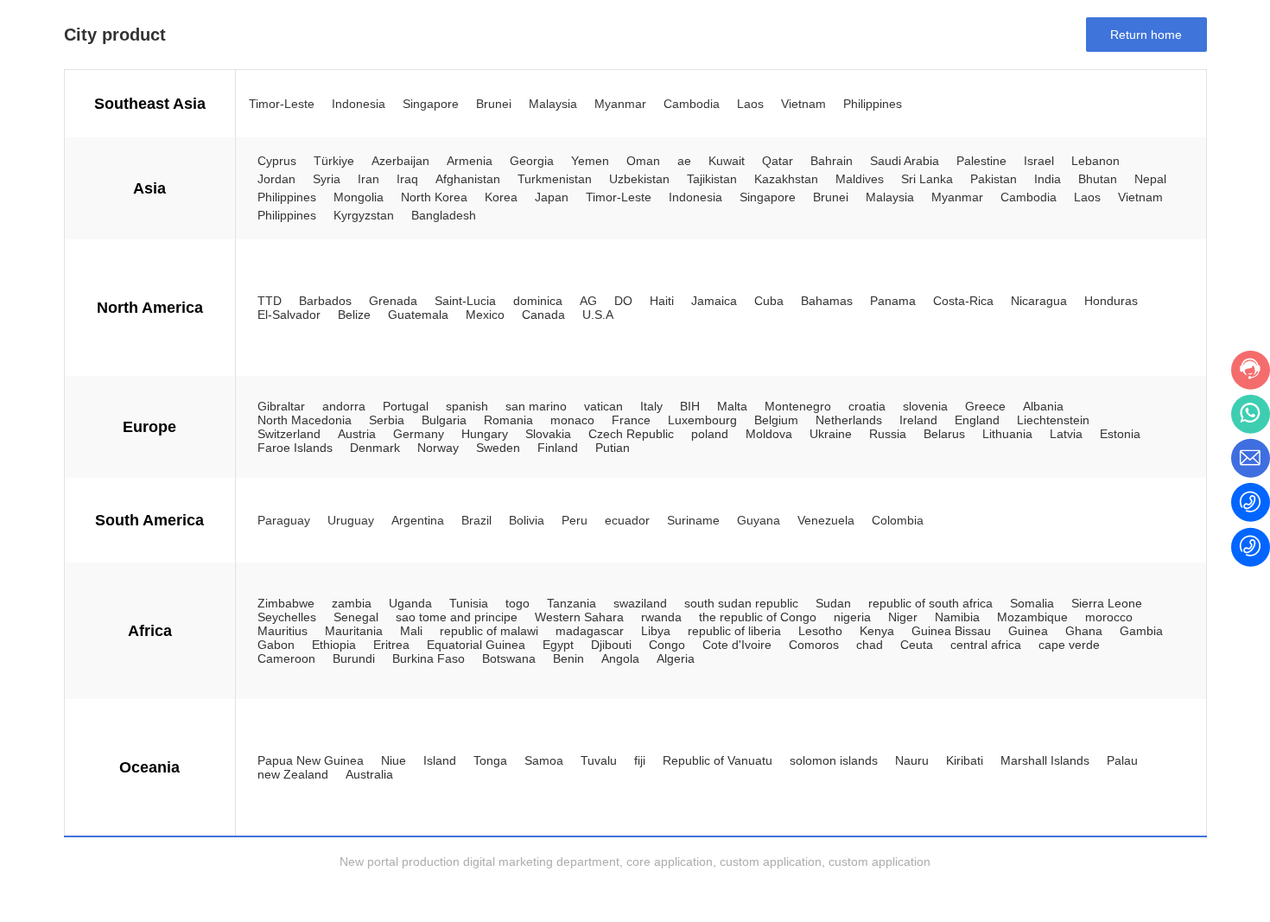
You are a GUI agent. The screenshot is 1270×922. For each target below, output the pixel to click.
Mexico (485, 314)
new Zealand (292, 774)
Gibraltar (281, 406)
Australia (369, 774)
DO (623, 301)
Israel (1039, 161)
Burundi (354, 658)
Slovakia (548, 434)
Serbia (386, 420)
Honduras (1111, 301)
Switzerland (289, 434)
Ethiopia (334, 645)
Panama (893, 301)
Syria (326, 179)
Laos (750, 104)
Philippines (872, 104)
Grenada (393, 301)
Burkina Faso (428, 658)
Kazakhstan (786, 179)
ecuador (627, 520)
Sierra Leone (1106, 603)
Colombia (898, 520)
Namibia (957, 617)
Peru (574, 520)
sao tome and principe (457, 617)
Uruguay (350, 520)
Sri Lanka (927, 179)
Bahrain (831, 161)
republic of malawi (489, 631)
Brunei (493, 104)
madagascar (590, 631)
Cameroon (286, 658)
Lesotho (820, 631)
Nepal (1150, 179)
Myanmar (620, 104)
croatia (867, 406)
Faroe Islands (295, 448)
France (631, 420)
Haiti (662, 301)
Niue (393, 760)
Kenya (877, 631)
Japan (551, 197)
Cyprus (276, 161)
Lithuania (1007, 434)
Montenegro (798, 406)
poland (709, 434)
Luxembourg (702, 420)
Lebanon (1095, 161)
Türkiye (334, 161)
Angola (620, 658)
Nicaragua (1039, 301)
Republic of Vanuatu (717, 760)
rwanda (661, 617)
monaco (572, 420)
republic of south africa (930, 603)
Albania (1043, 406)
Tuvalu (599, 760)
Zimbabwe (285, 603)
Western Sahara (579, 617)
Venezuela (825, 520)
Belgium (776, 420)
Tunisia (468, 603)
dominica (537, 301)
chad (869, 645)
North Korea (434, 197)
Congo (667, 645)
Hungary (484, 434)
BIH (690, 406)
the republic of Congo (757, 617)
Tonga (490, 760)
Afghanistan (467, 179)
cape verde (1069, 645)
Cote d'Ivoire (737, 645)
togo (517, 603)
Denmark (375, 448)
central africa (985, 645)
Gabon (276, 645)
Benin (568, 658)
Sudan (833, 603)
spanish (467, 406)
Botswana (509, 658)
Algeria (676, 658)
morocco (1109, 617)
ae (684, 161)
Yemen (590, 161)
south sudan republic (741, 603)
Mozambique (1032, 617)
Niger (903, 617)
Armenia (469, 161)
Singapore (431, 104)
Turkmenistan (555, 179)
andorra (343, 406)
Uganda (410, 603)
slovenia (925, 406)
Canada (543, 314)
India (1047, 179)
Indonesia (358, 104)
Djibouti (611, 645)
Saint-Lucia (465, 301)
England (977, 420)
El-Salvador (289, 314)
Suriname (693, 520)
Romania (508, 420)
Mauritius (282, 631)
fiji (639, 760)
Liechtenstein (1053, 420)
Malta (732, 406)
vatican (603, 406)
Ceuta (916, 645)
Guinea (1028, 631)
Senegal (355, 617)
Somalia (1032, 603)
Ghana (1083, 631)
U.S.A (597, 314)
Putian (612, 448)
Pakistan (993, 179)
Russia (887, 434)
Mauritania (354, 631)
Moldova (769, 434)
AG (588, 301)
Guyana (758, 520)
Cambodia (692, 104)
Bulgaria (444, 420)
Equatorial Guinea (476, 645)
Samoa (543, 760)
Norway (438, 448)
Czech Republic (631, 434)
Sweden (498, 448)
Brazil (476, 520)
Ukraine (831, 434)
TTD (269, 301)
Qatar (777, 161)
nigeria (852, 617)
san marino (536, 406)
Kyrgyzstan (363, 215)
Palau (1122, 760)
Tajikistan (712, 179)
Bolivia (526, 520)
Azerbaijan (400, 161)
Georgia (532, 161)
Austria (357, 434)
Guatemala (418, 314)
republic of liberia (734, 631)
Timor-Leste (281, 104)
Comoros (814, 645)
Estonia (1120, 434)
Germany (418, 434)
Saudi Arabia (904, 161)
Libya (655, 631)
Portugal (406, 406)
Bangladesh (443, 215)
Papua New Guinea (310, 760)
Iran (368, 179)
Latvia (1066, 434)
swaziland (640, 603)
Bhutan (1097, 179)
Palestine (981, 161)
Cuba (769, 301)
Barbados (325, 301)
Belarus (944, 434)
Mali (411, 631)
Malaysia (553, 104)
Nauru (912, 760)
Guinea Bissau (951, 631)
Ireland (918, 420)
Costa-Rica (963, 301)
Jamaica (714, 301)
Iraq (407, 179)
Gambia (1141, 631)
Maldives (859, 179)
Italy (651, 406)
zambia (351, 603)
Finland (557, 448)
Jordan (276, 179)
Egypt (558, 645)
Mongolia (358, 197)
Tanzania (571, 603)
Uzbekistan (639, 179)
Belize (354, 314)
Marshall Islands (1044, 760)
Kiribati (964, 760)
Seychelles (286, 617)
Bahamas (827, 301)
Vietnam (803, 104)
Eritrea (391, 645)
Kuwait (726, 161)
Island (439, 760)
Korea (501, 197)
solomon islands (834, 760)
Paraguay (283, 520)
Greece (985, 406)
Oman (643, 161)
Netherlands (849, 420)
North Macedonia (304, 420)
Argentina (417, 520)
